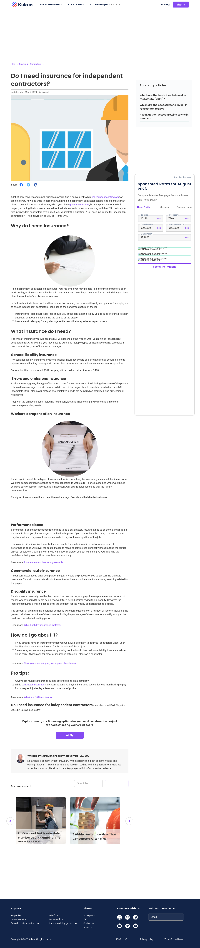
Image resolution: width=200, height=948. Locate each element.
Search (116, 783)
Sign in (181, 4)
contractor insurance (33, 684)
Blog (13, 64)
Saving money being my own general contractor (50, 663)
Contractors (35, 64)
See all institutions (164, 267)
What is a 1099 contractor (38, 697)
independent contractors (105, 197)
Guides (22, 64)
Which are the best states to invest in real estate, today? (163, 107)
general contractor (79, 204)
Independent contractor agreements (43, 562)
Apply (69, 735)
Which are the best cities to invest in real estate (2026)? (163, 97)
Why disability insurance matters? (42, 625)
